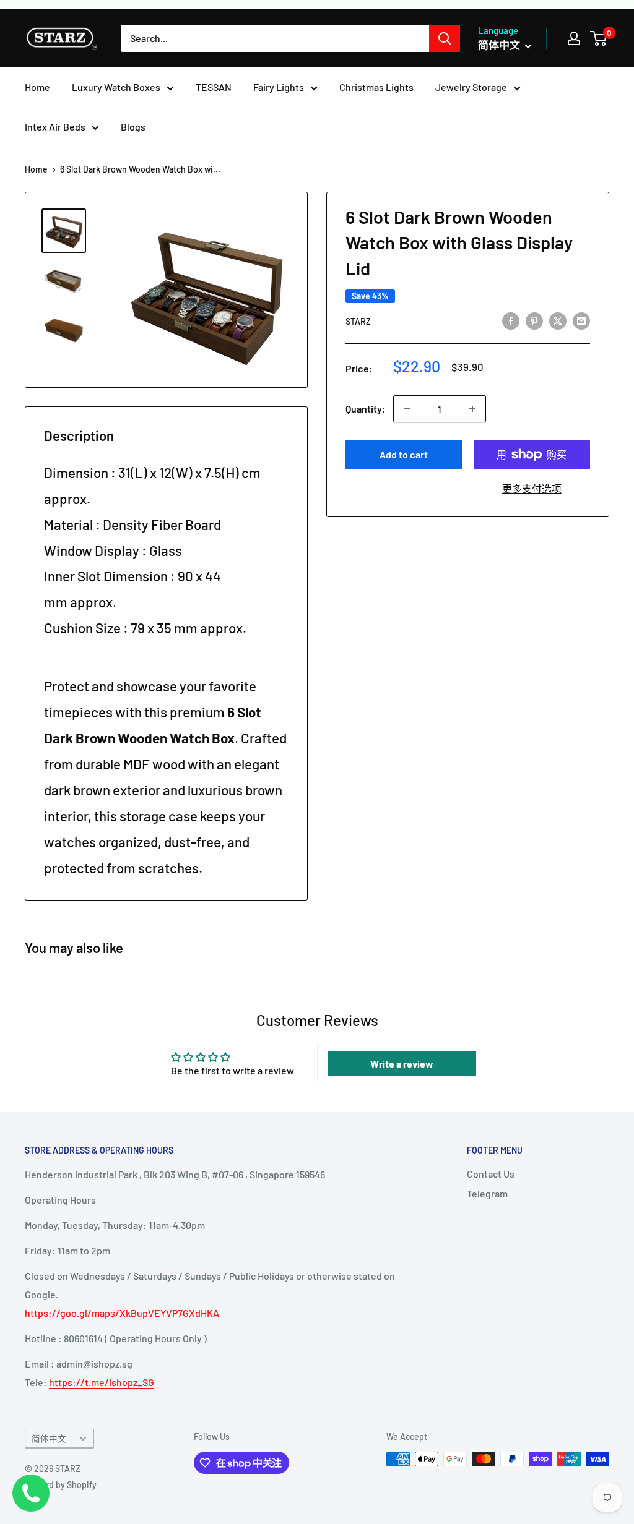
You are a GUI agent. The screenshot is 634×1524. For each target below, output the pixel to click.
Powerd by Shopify (61, 1484)
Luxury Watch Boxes (116, 87)
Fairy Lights (278, 87)
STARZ (358, 321)
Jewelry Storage (471, 87)
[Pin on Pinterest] (534, 320)
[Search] (444, 38)
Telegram (487, 1193)
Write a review (401, 1063)
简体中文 (49, 1438)
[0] (599, 38)
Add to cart (404, 454)
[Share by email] (581, 320)
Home (37, 87)
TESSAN (214, 87)
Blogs (133, 126)
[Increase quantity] (472, 409)
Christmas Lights (376, 87)
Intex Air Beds (55, 126)
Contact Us (491, 1173)
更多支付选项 (532, 488)
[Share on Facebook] (510, 320)
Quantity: (365, 408)
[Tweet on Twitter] (558, 320)
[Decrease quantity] (407, 409)
